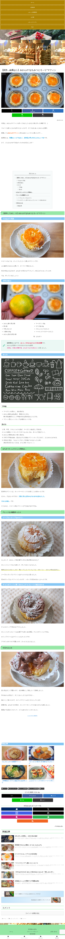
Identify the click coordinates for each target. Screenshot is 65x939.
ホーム (11, 931)
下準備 (20, 187)
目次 (30, 173)
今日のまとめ (19, 203)
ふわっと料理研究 (23, 788)
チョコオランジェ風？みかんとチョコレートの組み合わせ (31, 200)
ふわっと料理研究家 (34, 788)
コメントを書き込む (32, 913)
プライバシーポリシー (32, 931)
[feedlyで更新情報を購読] (48, 817)
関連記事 (19, 206)
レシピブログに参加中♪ (32, 715)
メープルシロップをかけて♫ (24, 198)
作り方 (19, 185)
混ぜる (20, 189)
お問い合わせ (53, 931)
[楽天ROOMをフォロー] (16, 817)
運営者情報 (32, 934)
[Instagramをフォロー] (16, 813)
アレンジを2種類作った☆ (22, 195)
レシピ (42, 788)
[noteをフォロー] (48, 813)
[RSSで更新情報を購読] (32, 821)
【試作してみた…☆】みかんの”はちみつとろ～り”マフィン (31, 177)
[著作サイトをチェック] (16, 809)
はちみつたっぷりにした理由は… (24, 192)
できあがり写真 (21, 180)
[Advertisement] (32, 53)
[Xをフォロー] (48, 809)
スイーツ (5, 788)
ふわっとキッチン (13, 788)
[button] (43, 115)
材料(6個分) (20, 182)
